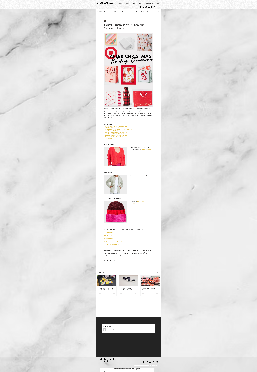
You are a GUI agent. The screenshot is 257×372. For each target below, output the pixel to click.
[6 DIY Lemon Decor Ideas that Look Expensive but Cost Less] (106, 280)
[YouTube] (149, 7)
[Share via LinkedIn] (111, 260)
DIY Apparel (116, 11)
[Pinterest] (152, 7)
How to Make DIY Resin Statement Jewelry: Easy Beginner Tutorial (148, 289)
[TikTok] (146, 7)
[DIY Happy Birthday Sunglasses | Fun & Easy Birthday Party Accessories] (128, 280)
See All (158, 272)
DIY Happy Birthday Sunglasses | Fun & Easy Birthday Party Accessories (127, 289)
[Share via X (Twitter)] (107, 260)
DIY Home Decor (107, 11)
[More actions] (152, 21)
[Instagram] (154, 7)
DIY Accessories (125, 11)
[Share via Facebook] (104, 260)
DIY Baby (142, 11)
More (148, 11)
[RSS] (157, 7)
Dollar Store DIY (134, 11)
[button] (158, 11)
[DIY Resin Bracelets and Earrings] (150, 280)
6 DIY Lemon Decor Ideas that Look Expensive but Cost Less (107, 289)
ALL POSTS (99, 11)
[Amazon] (143, 7)
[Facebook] (140, 7)
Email (104, 348)
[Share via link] (114, 260)
